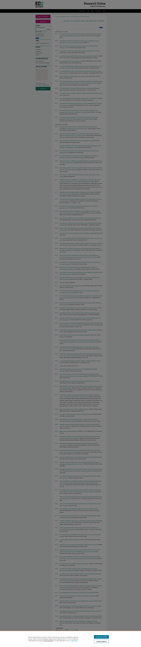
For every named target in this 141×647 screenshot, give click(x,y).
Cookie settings (48, 640)
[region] (70, 639)
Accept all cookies (101, 637)
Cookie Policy (74, 640)
